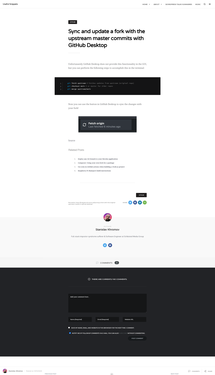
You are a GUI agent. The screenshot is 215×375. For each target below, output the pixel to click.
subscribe (123, 333)
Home (144, 4)
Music (198, 4)
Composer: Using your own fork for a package (96, 163)
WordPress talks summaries (178, 4)
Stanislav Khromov (107, 229)
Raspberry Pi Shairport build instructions (94, 171)
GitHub (72, 22)
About (156, 4)
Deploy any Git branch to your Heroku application (98, 159)
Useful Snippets (10, 4)
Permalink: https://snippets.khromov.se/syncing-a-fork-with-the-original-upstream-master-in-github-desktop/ (92, 203)
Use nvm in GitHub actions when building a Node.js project (101, 167)
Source (71, 140)
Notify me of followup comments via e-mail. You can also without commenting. (108, 333)
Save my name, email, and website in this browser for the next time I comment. (102, 328)
